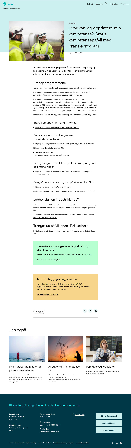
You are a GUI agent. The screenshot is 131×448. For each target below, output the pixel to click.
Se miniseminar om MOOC (47, 294)
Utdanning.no (76, 95)
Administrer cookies (82, 442)
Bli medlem (16, 405)
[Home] (8, 4)
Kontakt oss (79, 414)
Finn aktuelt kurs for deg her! (49, 260)
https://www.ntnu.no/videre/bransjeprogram (53, 187)
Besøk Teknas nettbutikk (49, 432)
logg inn (35, 405)
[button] (90, 3)
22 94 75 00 (45, 417)
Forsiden (5, 8)
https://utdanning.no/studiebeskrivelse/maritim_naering (57, 127)
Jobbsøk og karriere (14, 8)
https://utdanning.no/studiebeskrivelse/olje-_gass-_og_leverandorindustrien (64, 144)
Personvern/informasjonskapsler (63, 442)
